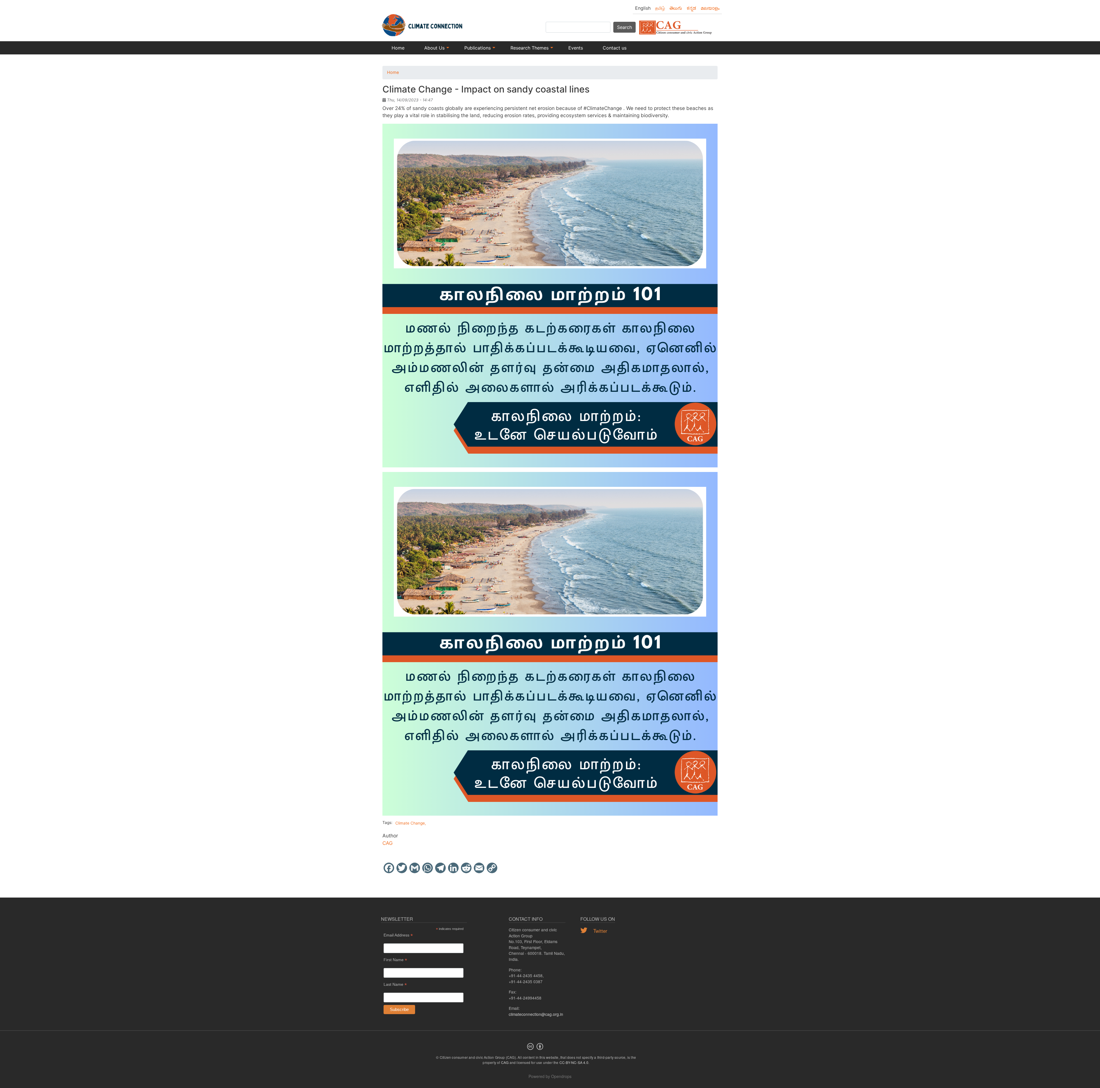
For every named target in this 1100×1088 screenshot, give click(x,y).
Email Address (398, 935)
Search (624, 27)
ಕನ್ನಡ (691, 8)
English (643, 8)
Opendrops (561, 1076)
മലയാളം (710, 8)
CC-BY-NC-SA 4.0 (573, 1062)
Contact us (614, 48)
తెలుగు (675, 8)
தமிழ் (660, 8)
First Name (395, 960)
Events (575, 48)
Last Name (395, 984)
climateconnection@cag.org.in (536, 1014)
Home (398, 48)
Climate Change (410, 823)
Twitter (599, 930)
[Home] (422, 22)
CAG (387, 843)
